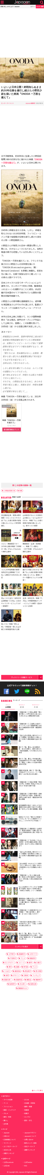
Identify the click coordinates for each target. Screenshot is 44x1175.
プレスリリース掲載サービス (21, 677)
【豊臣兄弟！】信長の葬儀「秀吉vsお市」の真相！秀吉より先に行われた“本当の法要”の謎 (30, 784)
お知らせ (7, 1136)
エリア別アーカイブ (10, 1146)
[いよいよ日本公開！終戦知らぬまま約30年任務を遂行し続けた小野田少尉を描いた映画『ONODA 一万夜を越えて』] (22, 70)
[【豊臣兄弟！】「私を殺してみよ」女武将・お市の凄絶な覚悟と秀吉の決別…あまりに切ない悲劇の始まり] (9, 844)
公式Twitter (16, 691)
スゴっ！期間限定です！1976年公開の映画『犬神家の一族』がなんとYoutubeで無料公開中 (11, 547)
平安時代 (13, 958)
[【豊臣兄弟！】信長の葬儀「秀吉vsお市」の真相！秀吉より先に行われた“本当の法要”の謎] (9, 786)
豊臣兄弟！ (8, 980)
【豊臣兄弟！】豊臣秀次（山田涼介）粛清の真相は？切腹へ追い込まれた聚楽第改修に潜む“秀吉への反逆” (30, 831)
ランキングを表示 (21, 946)
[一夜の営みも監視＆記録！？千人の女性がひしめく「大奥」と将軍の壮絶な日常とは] (9, 926)
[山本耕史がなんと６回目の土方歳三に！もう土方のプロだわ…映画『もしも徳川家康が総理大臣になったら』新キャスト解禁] (33, 507)
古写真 (6, 1124)
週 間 (22, 706)
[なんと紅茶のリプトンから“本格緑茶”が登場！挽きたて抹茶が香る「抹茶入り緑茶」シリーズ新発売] (9, 891)
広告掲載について (10, 1139)
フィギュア (36, 975)
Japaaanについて (30, 1136)
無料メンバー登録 (30, 1143)
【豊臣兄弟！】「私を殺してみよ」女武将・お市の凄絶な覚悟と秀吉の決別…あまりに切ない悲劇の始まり (30, 843)
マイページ (7, 1143)
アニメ (23, 958)
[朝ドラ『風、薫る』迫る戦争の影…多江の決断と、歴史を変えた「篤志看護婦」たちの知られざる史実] (9, 751)
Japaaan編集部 (30, 103)
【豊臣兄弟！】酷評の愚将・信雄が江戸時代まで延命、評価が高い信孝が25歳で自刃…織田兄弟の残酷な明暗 (30, 796)
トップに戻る (38, 1090)
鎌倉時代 (38, 980)
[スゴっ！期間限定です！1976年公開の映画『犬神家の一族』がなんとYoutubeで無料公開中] (11, 535)
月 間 (36, 706)
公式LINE (27, 691)
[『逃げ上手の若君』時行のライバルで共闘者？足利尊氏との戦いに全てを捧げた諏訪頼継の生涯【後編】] (9, 856)
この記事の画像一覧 (23, 485)
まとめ (26, 1099)
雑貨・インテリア (10, 1110)
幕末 (10, 967)
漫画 (17, 967)
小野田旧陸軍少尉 (9, 490)
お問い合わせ (28, 1139)
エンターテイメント (7, 103)
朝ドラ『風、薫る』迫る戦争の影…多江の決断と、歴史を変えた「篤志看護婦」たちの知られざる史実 (30, 750)
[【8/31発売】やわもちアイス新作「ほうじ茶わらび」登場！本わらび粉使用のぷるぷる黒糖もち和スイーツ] (9, 868)
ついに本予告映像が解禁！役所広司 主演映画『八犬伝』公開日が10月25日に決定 (11, 573)
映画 (20, 490)
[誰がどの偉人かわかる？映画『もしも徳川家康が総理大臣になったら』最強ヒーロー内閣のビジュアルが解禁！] (33, 561)
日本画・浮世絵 (29, 1103)
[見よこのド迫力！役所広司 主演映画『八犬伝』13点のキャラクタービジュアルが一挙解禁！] (11, 590)
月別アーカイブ (29, 1146)
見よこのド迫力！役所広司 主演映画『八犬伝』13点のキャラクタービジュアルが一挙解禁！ (11, 602)
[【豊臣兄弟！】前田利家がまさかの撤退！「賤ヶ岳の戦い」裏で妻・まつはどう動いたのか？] (9, 914)
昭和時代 (12, 984)
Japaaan (22, 2)
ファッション (8, 1106)
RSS (37, 691)
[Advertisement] (22, 33)
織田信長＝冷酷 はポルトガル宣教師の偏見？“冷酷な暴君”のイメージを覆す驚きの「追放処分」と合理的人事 (30, 901)
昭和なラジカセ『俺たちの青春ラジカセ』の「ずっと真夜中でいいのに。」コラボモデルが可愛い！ (30, 819)
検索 (41, 2)
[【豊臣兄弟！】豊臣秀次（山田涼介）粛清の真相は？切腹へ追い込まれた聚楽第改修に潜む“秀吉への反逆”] (9, 833)
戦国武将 (32, 958)
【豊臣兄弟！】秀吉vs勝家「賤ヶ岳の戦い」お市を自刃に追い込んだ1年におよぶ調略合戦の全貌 (30, 714)
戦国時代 (22, 954)
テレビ (34, 967)
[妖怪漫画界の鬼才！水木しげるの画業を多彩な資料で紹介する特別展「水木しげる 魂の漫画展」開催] (9, 809)
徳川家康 (38, 971)
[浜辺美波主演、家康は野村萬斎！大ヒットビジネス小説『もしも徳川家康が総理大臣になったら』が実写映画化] (11, 507)
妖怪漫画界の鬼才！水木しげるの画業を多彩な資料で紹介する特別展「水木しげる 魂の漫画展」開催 (30, 807)
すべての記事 (8, 1099)
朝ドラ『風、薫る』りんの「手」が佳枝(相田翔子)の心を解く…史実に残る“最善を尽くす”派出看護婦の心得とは (31, 936)
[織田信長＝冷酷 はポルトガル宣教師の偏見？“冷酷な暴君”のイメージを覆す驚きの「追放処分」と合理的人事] (9, 903)
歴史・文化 (28, 1120)
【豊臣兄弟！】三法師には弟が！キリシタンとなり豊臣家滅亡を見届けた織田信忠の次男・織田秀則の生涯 (30, 726)
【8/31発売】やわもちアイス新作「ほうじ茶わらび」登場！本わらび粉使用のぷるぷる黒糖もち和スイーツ (30, 866)
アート (6, 1103)
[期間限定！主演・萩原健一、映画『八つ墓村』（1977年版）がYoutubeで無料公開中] (33, 535)
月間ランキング (9, 1153)
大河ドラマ (33, 954)
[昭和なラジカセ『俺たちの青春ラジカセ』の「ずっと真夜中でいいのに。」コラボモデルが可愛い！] (9, 821)
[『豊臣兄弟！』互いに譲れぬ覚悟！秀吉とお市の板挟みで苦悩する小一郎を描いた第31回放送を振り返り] (9, 879)
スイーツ (21, 962)
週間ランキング (29, 1150)
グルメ (6, 1113)
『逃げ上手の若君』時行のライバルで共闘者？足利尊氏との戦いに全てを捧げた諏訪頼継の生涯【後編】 (30, 855)
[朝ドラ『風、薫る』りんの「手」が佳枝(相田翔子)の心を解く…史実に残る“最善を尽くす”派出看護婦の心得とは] (9, 938)
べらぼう (7, 971)
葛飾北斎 (33, 984)
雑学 (30, 962)
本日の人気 (7, 1150)
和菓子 (26, 1113)
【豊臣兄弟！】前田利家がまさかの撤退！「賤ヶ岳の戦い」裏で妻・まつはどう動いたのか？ (30, 912)
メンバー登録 (39, 6)
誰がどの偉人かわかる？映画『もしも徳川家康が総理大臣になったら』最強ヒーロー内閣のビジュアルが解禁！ (32, 574)
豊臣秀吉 (19, 980)
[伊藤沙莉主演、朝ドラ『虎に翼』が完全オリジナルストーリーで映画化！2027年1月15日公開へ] (9, 774)
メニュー (2, 2)
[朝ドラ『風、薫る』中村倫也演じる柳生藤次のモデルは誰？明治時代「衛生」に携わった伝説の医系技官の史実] (9, 763)
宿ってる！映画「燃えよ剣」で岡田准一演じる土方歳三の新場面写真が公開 (11, 626)
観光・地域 (7, 1117)
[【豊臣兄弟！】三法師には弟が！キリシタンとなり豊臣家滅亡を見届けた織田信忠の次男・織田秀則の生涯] (9, 728)
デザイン (16, 975)
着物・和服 (28, 1106)
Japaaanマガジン (30, 1132)
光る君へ (23, 984)
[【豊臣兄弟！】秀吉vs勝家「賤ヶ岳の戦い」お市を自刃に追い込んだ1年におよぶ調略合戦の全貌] (9, 716)
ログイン (33, 6)
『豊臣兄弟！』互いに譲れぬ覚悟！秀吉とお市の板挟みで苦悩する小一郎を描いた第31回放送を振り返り (30, 878)
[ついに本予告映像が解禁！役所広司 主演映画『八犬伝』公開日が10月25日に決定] (11, 561)
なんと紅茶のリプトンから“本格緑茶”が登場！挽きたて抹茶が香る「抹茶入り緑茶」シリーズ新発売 (30, 889)
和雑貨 (26, 1110)
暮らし (6, 1120)
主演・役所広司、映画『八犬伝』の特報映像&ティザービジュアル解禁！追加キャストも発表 (32, 602)
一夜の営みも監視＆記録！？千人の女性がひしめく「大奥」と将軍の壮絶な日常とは (30, 924)
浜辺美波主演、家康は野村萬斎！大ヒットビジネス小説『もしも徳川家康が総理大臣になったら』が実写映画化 (11, 520)
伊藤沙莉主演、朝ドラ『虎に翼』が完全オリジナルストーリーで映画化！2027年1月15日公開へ (30, 772)
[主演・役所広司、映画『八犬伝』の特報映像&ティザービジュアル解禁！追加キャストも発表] (33, 590)
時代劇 (25, 967)
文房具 (25, 975)
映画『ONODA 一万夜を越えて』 (11, 421)
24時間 (8, 706)
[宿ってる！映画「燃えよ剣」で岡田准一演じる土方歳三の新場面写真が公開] (11, 616)
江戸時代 (12, 954)
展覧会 (29, 980)
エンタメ (27, 1117)
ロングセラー (9, 962)
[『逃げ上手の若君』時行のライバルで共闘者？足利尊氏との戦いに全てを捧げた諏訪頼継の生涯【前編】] (9, 739)
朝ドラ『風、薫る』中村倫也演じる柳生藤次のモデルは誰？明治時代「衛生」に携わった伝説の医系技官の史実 (30, 761)
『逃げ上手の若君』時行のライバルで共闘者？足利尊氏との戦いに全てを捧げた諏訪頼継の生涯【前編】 (30, 738)
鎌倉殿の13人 (22, 988)
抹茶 (7, 975)
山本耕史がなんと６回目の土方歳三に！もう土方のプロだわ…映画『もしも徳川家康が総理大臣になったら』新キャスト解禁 (32, 520)
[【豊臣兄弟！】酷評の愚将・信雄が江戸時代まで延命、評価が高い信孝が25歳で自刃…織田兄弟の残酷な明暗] (9, 798)
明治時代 (28, 971)
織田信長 (18, 971)
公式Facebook (6, 691)
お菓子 (38, 962)
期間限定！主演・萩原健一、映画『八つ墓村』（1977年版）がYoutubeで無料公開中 (33, 547)
